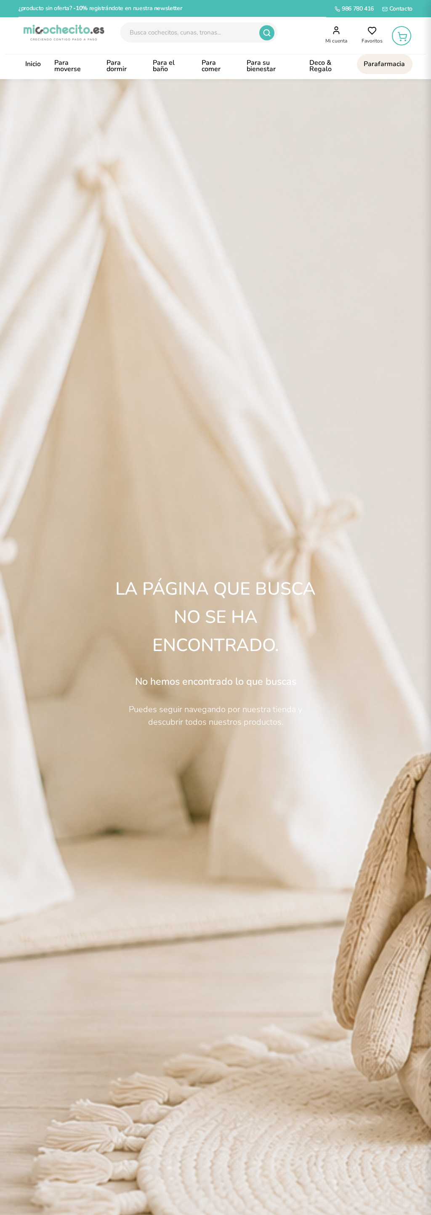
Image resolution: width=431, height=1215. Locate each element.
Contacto (400, 9)
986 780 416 (357, 9)
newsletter (168, 8)
